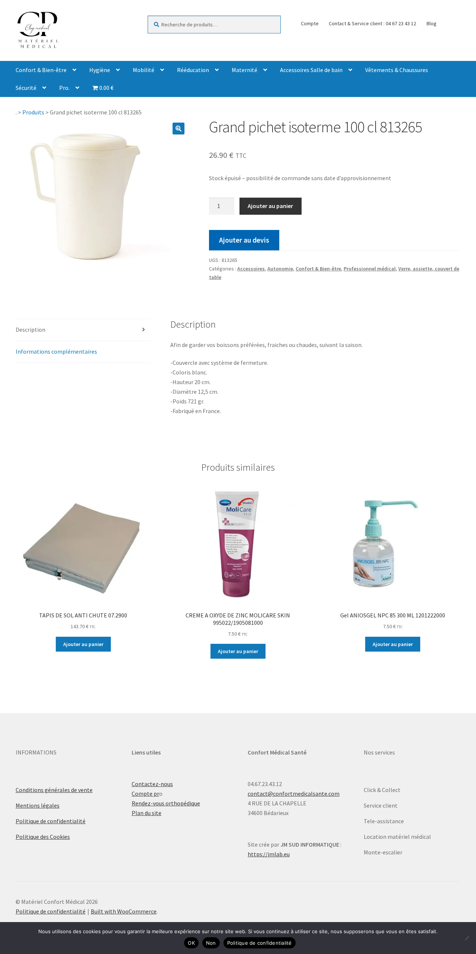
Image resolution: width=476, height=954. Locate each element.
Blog (432, 23)
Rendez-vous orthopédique (166, 803)
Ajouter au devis (244, 240)
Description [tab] (30, 329)
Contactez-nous (152, 784)
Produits (33, 112)
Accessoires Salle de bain (311, 70)
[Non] (466, 938)
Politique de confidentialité (51, 821)
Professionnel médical (370, 268)
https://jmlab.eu (269, 854)
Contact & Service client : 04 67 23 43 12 (372, 23)
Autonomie (280, 268)
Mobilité (143, 70)
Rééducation (193, 70)
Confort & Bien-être (41, 70)
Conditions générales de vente (54, 790)
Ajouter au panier (270, 206)
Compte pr (145, 793)
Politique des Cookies (43, 836)
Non (211, 943)
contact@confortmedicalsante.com (294, 793)
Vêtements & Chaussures (396, 70)
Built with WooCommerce (124, 911)
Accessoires (251, 268)
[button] (178, 128)
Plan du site (146, 813)
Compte (310, 23)
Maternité (244, 70)
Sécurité (26, 87)
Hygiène (99, 70)
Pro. (64, 87)
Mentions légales (38, 805)
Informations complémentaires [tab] (56, 351)
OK (191, 943)
